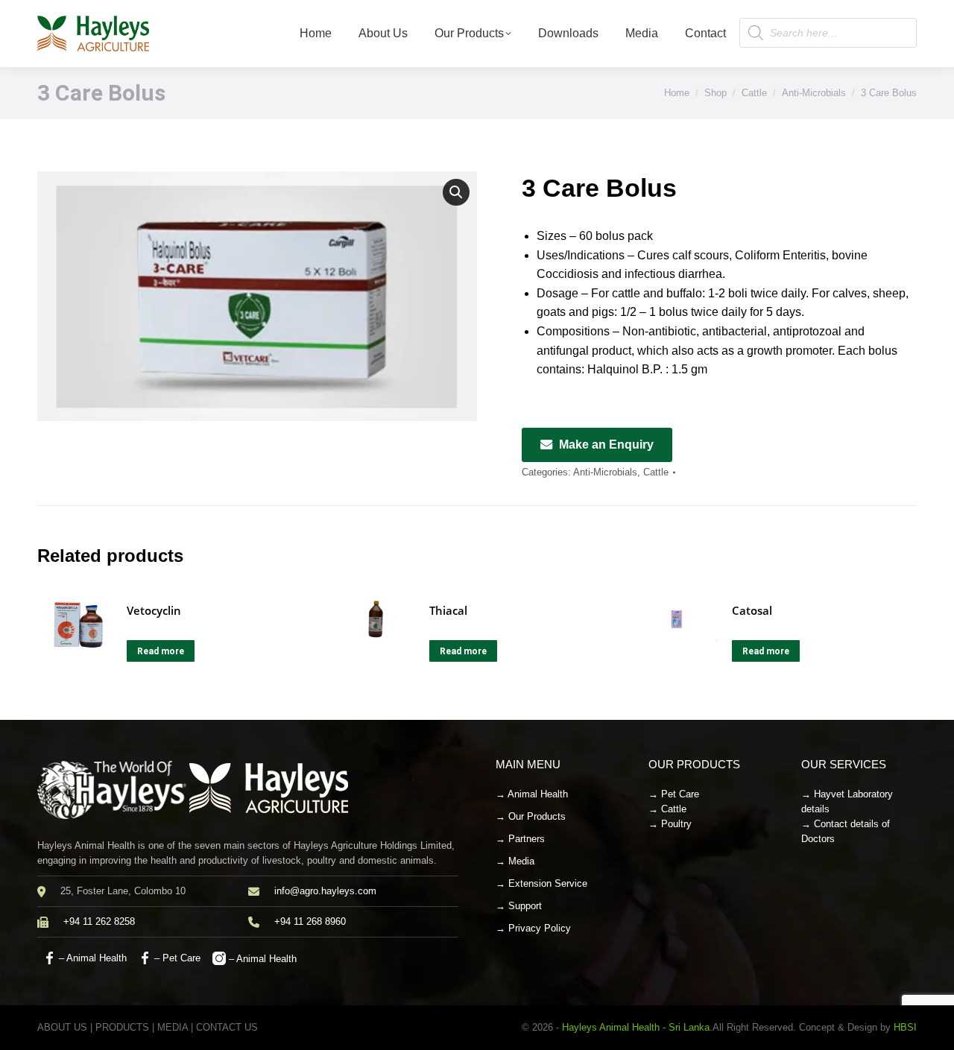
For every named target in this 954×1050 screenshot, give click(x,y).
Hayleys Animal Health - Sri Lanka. (637, 1027)
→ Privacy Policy (533, 928)
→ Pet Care (673, 794)
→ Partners (520, 838)
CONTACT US (227, 1027)
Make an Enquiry (606, 444)
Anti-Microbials (605, 472)
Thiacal (448, 610)
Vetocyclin (154, 610)
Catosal (752, 610)
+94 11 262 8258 (99, 921)
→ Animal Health (532, 794)
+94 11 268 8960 (310, 921)
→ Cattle (667, 809)
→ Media (515, 861)
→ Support (519, 905)
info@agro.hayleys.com (325, 890)
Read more (160, 651)
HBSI (905, 1027)
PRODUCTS (122, 1027)
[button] (456, 192)
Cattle (656, 472)
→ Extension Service (541, 883)
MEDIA (172, 1027)
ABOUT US (62, 1027)
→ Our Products (531, 816)
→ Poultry (670, 823)
